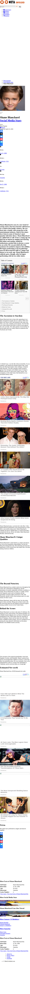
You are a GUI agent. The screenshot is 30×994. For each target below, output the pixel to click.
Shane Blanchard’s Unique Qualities (10, 303)
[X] (15, 134)
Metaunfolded (7, 80)
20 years (2, 169)
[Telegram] (15, 142)
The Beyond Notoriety (7, 305)
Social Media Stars (8, 82)
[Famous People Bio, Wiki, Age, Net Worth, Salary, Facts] (12, 3)
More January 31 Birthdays (9, 919)
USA (7, 161)
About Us (9, 954)
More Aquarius (5, 929)
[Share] (15, 144)
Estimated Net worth (7, 309)
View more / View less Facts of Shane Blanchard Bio (14, 894)
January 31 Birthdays (5, 925)
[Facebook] (15, 131)
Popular (7, 12)
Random (7, 15)
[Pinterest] (15, 139)
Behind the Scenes (6, 307)
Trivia (3, 311)
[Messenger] (15, 136)
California (2, 161)
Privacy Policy (10, 955)
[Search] (20, 7)
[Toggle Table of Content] (26, 298)
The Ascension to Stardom (8, 301)
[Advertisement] (15, 33)
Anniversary (8, 9)
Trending (7, 14)
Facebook (9, 958)
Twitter (8, 957)
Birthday (6, 11)
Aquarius (2, 177)
